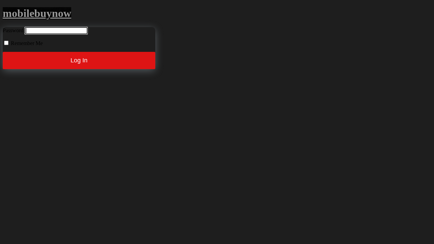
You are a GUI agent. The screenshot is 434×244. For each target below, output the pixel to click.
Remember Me (26, 43)
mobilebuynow (37, 13)
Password (13, 30)
